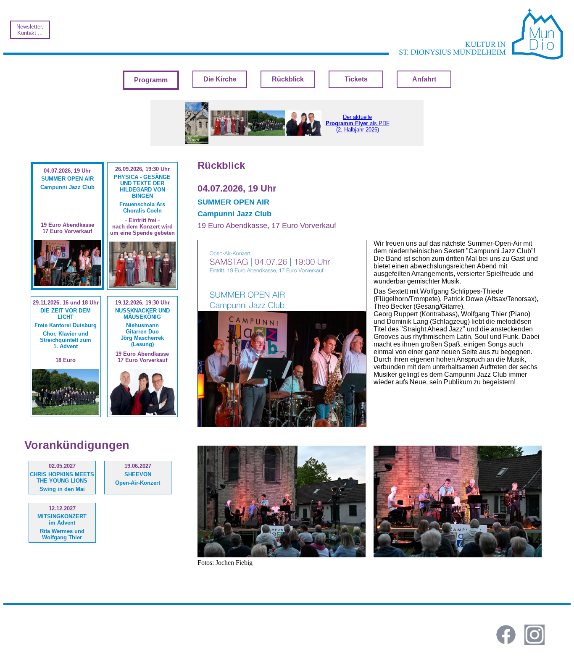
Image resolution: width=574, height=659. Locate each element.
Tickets (356, 79)
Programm (151, 80)
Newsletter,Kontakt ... (29, 30)
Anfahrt (424, 79)
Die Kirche (220, 79)
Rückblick (288, 79)
